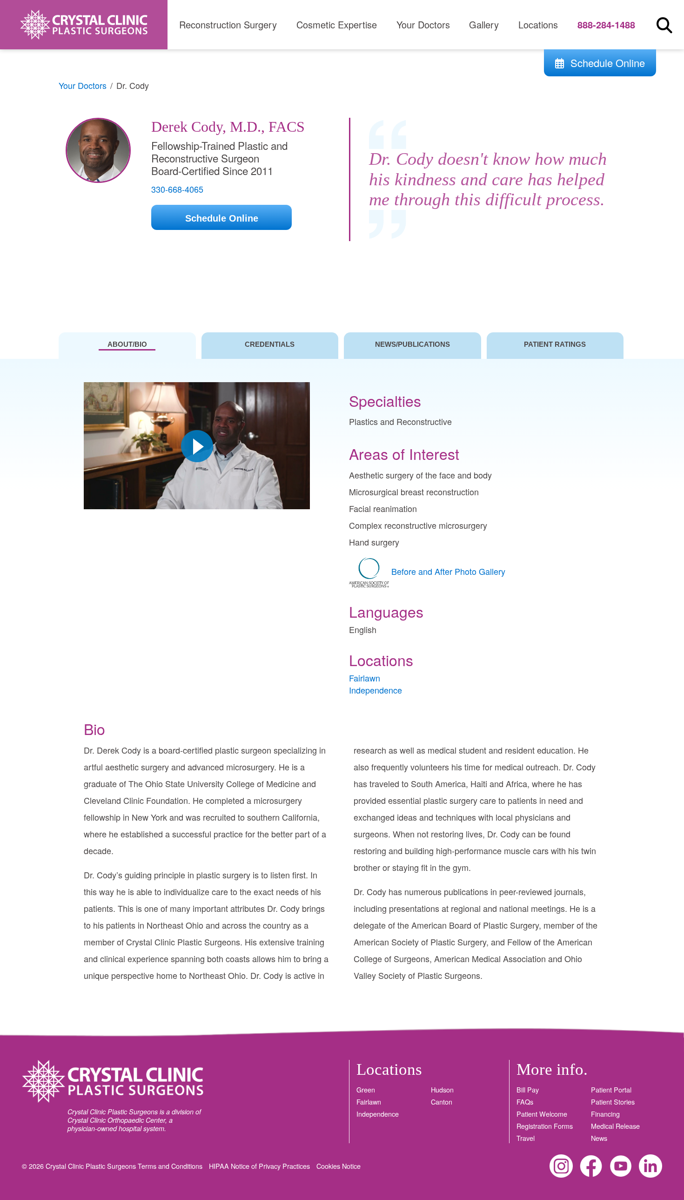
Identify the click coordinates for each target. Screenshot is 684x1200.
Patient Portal (611, 1089)
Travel (525, 1138)
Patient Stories (613, 1101)
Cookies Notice (338, 1166)
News (599, 1138)
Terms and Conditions (171, 1166)
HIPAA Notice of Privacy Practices (260, 1166)
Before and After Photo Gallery (448, 571)
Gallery (484, 24)
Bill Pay (527, 1089)
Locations (538, 24)
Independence (375, 690)
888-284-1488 (606, 24)
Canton (441, 1101)
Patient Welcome (541, 1114)
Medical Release (615, 1126)
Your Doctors (423, 24)
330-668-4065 (177, 189)
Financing (605, 1114)
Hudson (442, 1089)
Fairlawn (364, 678)
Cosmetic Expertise (336, 24)
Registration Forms (544, 1126)
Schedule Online (606, 62)
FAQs (524, 1101)
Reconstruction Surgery (228, 24)
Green (365, 1089)
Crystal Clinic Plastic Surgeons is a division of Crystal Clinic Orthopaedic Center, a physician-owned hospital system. (134, 1120)
